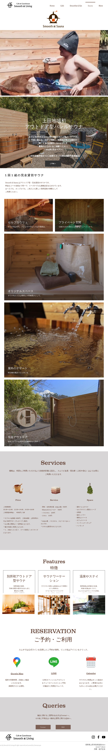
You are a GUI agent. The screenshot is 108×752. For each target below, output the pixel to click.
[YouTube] (104, 737)
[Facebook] (98, 737)
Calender (91, 673)
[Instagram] (93, 737)
